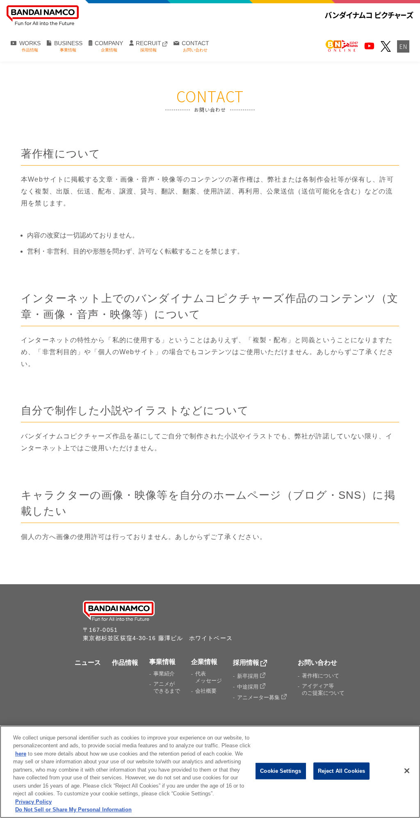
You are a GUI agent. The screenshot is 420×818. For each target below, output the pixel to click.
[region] (210, 772)
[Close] (407, 771)
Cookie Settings (280, 771)
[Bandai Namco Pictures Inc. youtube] (369, 46)
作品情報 (125, 662)
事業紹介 (164, 674)
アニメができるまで (166, 687)
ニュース (88, 662)
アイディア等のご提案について (323, 689)
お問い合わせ (317, 662)
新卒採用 (248, 676)
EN (403, 46)
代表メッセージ (208, 677)
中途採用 (248, 687)
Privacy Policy (33, 802)
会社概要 (206, 691)
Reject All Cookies (341, 771)
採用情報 (246, 662)
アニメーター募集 (259, 697)
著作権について (320, 676)
